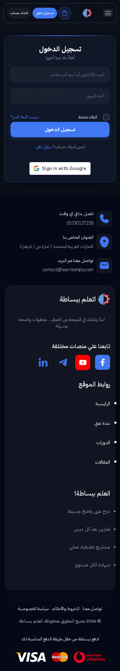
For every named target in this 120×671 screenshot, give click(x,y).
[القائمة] (108, 13)
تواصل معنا (92, 609)
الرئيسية (102, 403)
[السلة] (64, 13)
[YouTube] (82, 362)
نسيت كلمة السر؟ (25, 117)
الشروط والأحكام (66, 609)
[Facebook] (102, 362)
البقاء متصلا (87, 117)
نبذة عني (102, 423)
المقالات (102, 462)
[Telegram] (62, 362)
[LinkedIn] (43, 362)
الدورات (103, 442)
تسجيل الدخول (60, 129)
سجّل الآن (44, 147)
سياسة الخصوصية (33, 609)
